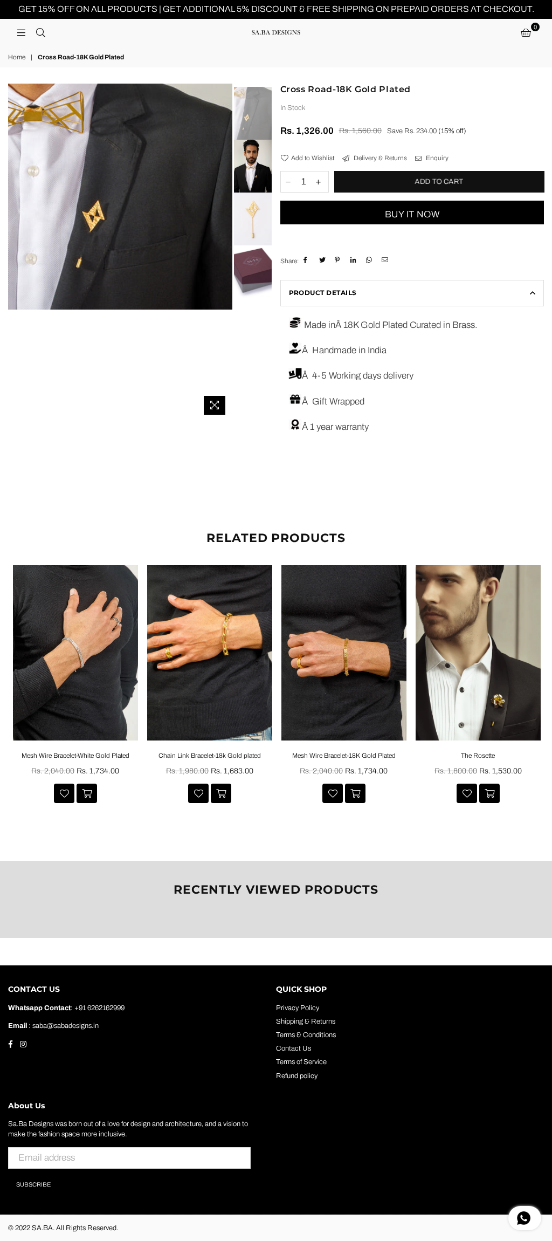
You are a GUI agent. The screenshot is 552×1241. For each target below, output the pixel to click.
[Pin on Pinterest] (339, 260)
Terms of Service (301, 1062)
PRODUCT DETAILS (323, 293)
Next (222, 251)
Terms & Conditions (306, 1035)
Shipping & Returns (305, 1021)
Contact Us (293, 1048)
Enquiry (436, 158)
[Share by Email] (386, 260)
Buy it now (412, 214)
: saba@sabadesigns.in (63, 1026)
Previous (17, 251)
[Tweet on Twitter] (323, 260)
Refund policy (297, 1076)
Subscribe (33, 1184)
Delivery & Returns (379, 158)
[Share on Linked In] (354, 260)
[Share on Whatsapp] (370, 260)
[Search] (40, 32)
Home (16, 57)
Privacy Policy (297, 1008)
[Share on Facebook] (307, 260)
